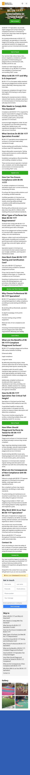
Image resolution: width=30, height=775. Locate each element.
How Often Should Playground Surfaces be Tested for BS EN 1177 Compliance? (13, 659)
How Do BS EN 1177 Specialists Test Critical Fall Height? (14, 654)
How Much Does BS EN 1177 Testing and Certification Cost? (14, 640)
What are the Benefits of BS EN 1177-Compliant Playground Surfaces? (14, 649)
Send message (15, 606)
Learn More (15, 335)
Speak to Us (15, 173)
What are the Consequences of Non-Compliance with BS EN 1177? (14, 665)
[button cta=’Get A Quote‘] (15, 289)
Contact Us (15, 555)
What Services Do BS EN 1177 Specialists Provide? (12, 626)
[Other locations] (22, 3)
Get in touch (15, 21)
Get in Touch (15, 52)
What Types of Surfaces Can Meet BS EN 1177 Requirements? (14, 635)
